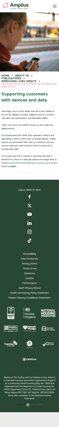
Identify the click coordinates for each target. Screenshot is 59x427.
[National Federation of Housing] (48, 313)
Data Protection (29, 258)
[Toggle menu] (54, 6)
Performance (29, 283)
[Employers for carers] (29, 359)
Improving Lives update (18, 81)
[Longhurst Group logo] (16, 6)
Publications (11, 78)
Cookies (29, 278)
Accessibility (29, 253)
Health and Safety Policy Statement (29, 292)
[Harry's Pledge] (29, 328)
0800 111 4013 (33, 189)
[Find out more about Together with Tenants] (11, 344)
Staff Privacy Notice (29, 287)
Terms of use (29, 268)
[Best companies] (11, 313)
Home (5, 75)
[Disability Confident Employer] (11, 328)
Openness (29, 273)
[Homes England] (29, 313)
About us (22, 75)
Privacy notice (29, 263)
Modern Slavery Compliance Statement (29, 297)
